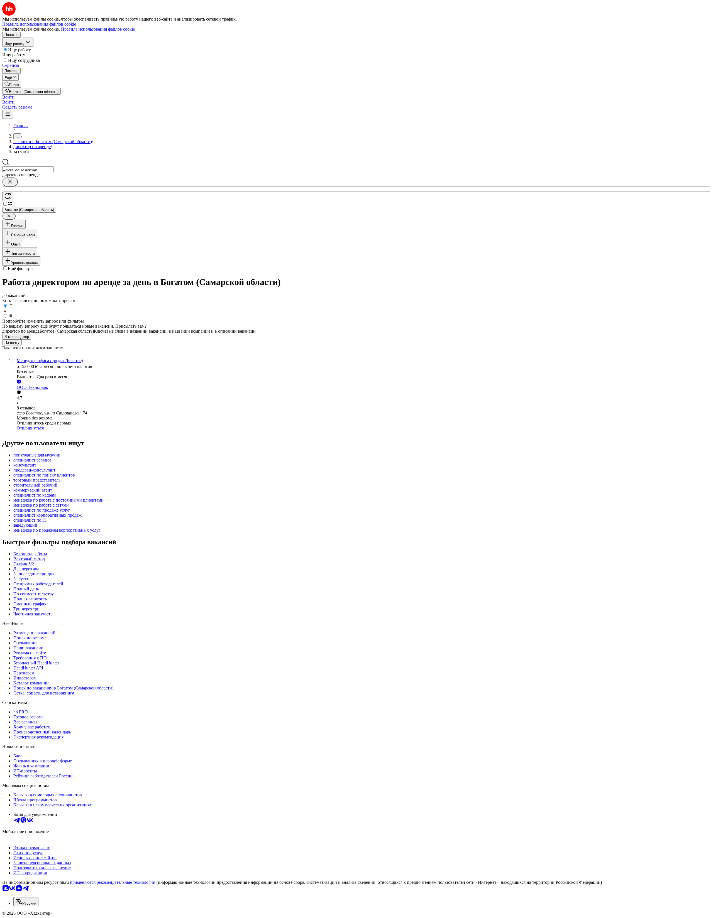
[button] (8, 97)
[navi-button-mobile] (7, 114)
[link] (11, 84)
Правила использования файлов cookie (98, 29)
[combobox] (28, 169)
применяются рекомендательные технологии (112, 882)
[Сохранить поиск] (7, 196)
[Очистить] (10, 181)
